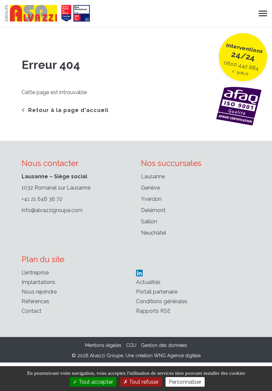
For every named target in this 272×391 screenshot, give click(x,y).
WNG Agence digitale (177, 355)
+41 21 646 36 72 (42, 199)
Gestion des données (164, 345)
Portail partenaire (156, 292)
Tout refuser (143, 382)
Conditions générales (161, 301)
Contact (31, 311)
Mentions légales (103, 345)
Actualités (148, 282)
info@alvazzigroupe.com (52, 210)
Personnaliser (185, 382)
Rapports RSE (153, 311)
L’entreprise (35, 272)
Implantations (38, 282)
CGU (131, 345)
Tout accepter (95, 382)
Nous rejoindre (39, 292)
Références (35, 301)
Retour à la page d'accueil (68, 110)
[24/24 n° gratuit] (238, 104)
